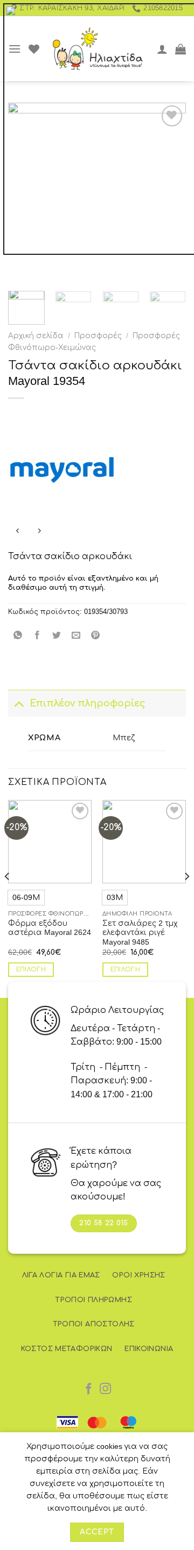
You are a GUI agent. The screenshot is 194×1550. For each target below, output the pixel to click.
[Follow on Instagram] (105, 1389)
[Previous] (7, 898)
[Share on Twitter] (57, 636)
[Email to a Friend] (76, 636)
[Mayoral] (62, 470)
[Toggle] (18, 703)
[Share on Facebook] (37, 636)
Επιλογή (31, 969)
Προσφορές (98, 336)
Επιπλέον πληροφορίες (88, 703)
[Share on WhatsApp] (18, 636)
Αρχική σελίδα (36, 336)
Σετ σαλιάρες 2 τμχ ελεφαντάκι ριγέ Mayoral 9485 (139, 932)
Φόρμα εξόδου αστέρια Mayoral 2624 (49, 928)
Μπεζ (124, 737)
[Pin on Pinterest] (96, 636)
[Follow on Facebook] (88, 1389)
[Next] (186, 898)
